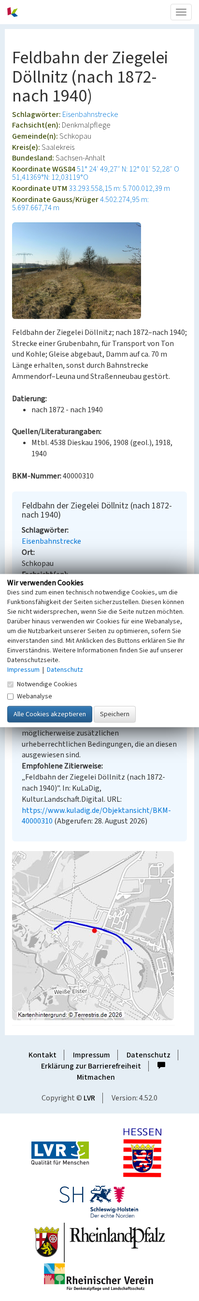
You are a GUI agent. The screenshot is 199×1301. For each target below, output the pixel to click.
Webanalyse (34, 696)
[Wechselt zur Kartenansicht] (99, 935)
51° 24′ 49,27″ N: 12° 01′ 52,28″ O (128, 169)
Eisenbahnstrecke (90, 114)
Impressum (91, 1055)
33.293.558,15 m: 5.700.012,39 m (119, 188)
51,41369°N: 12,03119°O (50, 177)
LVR (89, 1098)
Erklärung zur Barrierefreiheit (91, 1066)
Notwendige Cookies (47, 684)
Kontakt (42, 1055)
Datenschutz (149, 1055)
